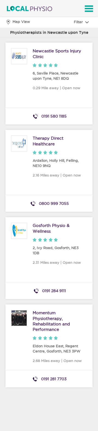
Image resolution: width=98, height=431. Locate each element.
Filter (79, 22)
